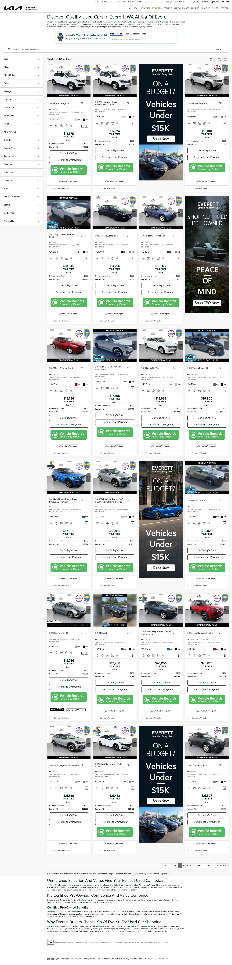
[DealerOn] (53, 959)
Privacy (92, 959)
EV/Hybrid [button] (157, 8)
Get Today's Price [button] (69, 153)
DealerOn (79, 959)
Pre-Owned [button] (144, 8)
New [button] (135, 8)
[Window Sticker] (86, 125)
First (165, 865)
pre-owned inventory (162, 887)
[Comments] (82, 125)
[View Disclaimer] (71, 125)
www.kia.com (164, 959)
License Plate (139, 33)
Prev (174, 865)
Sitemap (86, 959)
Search (218, 49)
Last (209, 865)
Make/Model (116, 33)
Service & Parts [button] (181, 8)
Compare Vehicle (61, 188)
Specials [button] (168, 8)
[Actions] (86, 103)
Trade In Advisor (220, 8)
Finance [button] (195, 8)
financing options (162, 929)
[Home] (130, 8)
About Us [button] (205, 8)
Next (200, 865)
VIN (128, 33)
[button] (88, 80)
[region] (68, 145)
